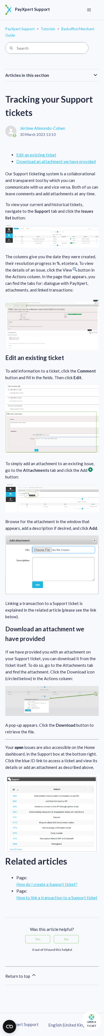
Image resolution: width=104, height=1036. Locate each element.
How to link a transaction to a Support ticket (56, 897)
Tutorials (48, 29)
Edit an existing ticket (36, 154)
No (66, 939)
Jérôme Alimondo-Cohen (42, 128)
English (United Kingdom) (71, 1025)
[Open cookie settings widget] (9, 1026)
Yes (37, 939)
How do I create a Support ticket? (46, 884)
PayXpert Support (20, 29)
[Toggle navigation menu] (89, 10)
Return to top (18, 976)
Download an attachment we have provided (56, 161)
